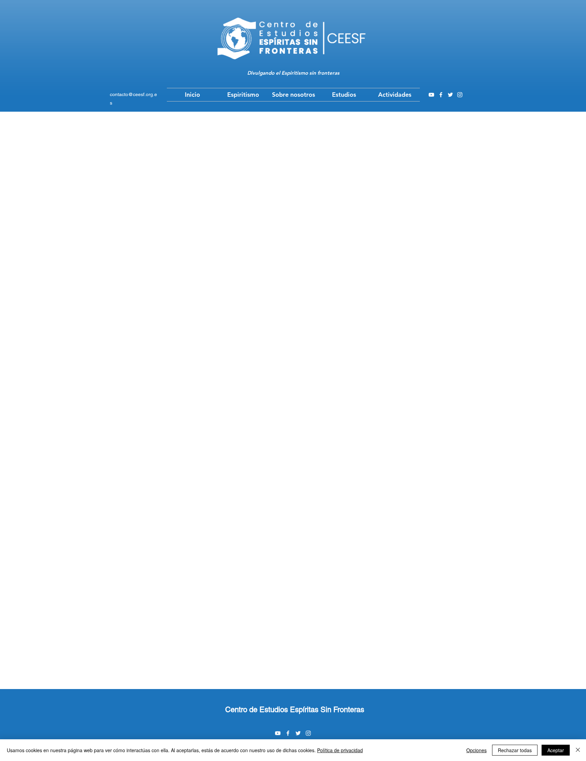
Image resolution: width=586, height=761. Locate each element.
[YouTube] (431, 94)
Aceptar (555, 750)
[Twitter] (450, 94)
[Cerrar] (578, 750)
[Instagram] (459, 94)
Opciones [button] (476, 750)
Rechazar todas (515, 750)
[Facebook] (440, 94)
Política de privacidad (340, 750)
